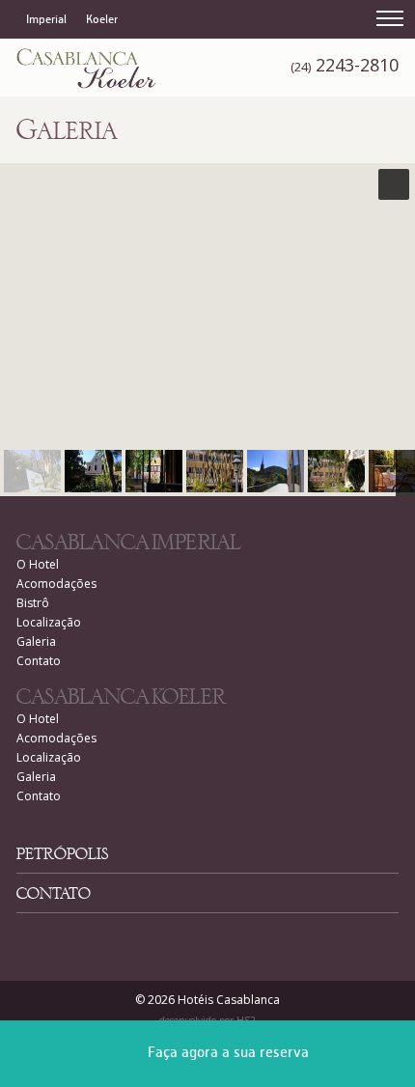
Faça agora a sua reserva (228, 1052)
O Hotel (37, 564)
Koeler (102, 20)
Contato (38, 661)
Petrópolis (62, 856)
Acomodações (56, 583)
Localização (48, 622)
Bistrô (32, 603)
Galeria (36, 641)
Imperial (46, 20)
